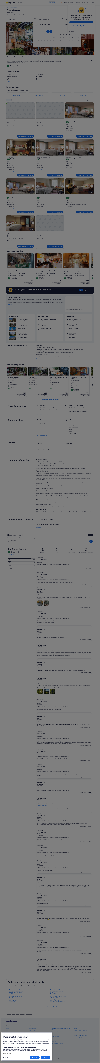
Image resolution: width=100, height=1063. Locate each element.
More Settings (7, 1057)
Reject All (34, 1057)
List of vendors (7, 1053)
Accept (45, 1057)
